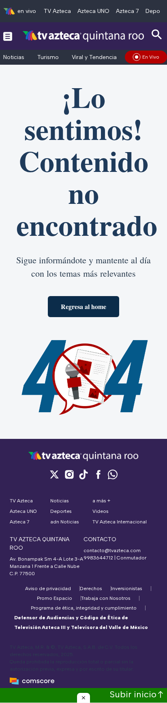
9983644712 (98, 558)
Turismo (48, 57)
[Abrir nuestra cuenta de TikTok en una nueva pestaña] (83, 474)
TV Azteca (57, 11)
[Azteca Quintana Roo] (83, 35)
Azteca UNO (93, 11)
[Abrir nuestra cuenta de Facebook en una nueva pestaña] (98, 474)
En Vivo (150, 57)
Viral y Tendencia (94, 57)
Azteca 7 (127, 11)
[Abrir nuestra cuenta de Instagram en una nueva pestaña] (69, 474)
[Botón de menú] (7, 36)
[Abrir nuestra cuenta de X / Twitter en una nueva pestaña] (54, 474)
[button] (83, 698)
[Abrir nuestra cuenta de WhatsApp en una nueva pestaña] (113, 474)
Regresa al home (83, 306)
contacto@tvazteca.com (112, 550)
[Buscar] (157, 35)
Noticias (13, 57)
